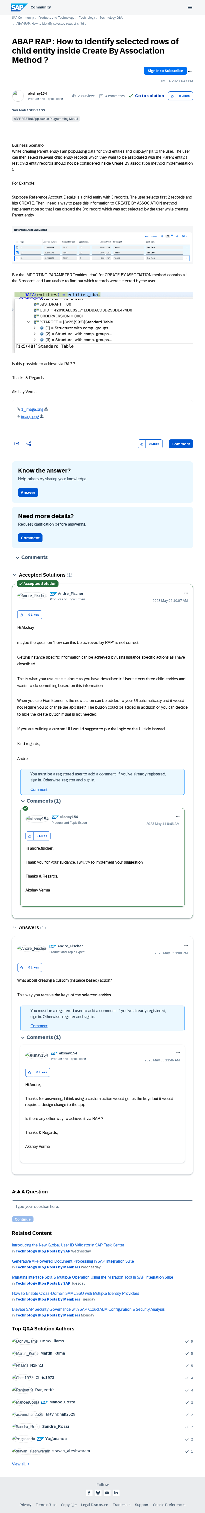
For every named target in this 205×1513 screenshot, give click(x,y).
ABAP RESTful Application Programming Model (46, 119)
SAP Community (23, 17)
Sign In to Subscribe (165, 71)
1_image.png (32, 409)
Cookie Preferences (169, 1505)
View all (19, 1464)
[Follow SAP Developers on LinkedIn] (116, 1493)
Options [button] (190, 71)
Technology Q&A (111, 17)
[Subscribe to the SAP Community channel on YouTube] (107, 1493)
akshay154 (37, 93)
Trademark (121, 1505)
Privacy (25, 1505)
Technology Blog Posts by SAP (43, 1251)
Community (40, 7)
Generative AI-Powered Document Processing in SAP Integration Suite (73, 1261)
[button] (172, 96)
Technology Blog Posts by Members (48, 1267)
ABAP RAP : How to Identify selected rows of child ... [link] (51, 23)
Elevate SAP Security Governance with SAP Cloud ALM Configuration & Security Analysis (88, 1309)
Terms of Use (46, 1505)
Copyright (69, 1505)
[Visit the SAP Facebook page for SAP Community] (89, 1493)
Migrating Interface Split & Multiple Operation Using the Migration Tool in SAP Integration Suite (92, 1277)
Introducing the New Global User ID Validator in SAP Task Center (68, 1245)
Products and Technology (56, 17)
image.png (30, 416)
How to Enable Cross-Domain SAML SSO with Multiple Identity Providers (75, 1293)
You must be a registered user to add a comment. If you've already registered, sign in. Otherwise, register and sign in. (98, 777)
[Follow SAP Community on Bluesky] (98, 1493)
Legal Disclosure (94, 1505)
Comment (181, 444)
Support (141, 1505)
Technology (87, 17)
